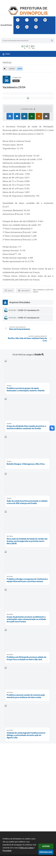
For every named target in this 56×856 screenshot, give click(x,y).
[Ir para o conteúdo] (43, 27)
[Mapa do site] (27, 27)
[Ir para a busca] (16, 32)
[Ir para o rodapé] (21, 32)
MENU (7, 54)
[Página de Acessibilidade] (36, 27)
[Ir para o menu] (49, 27)
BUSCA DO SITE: (9, 36)
